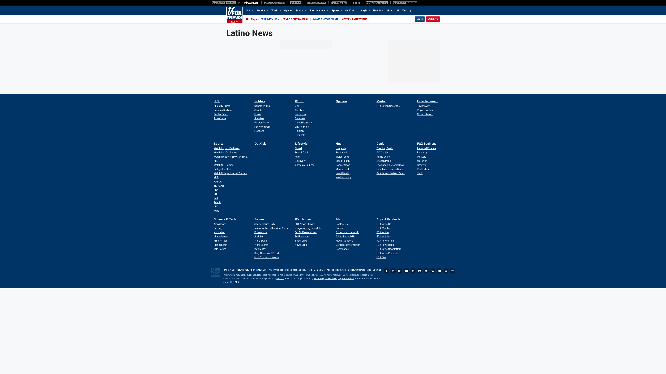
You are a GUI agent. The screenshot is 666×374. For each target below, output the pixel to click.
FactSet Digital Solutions (325, 278)
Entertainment (317, 10)
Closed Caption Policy (295, 270)
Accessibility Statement (338, 270)
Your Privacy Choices (273, 270)
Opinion (288, 10)
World (275, 10)
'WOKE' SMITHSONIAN (325, 19)
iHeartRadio (452, 271)
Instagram (399, 271)
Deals (380, 143)
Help (310, 270)
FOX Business (426, 143)
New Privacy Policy (246, 270)
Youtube (406, 271)
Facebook (386, 271)
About (340, 219)
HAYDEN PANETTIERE (354, 19)
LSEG (236, 282)
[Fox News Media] (251, 2)
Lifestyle (362, 10)
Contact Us (319, 270)
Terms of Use (229, 270)
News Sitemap (358, 270)
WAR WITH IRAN (270, 19)
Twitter (393, 271)
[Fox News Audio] (316, 3)
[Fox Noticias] (377, 2)
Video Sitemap (374, 270)
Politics (261, 10)
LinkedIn (419, 271)
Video (390, 10)
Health (377, 10)
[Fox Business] (274, 3)
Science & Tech (225, 219)
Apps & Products (388, 219)
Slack (426, 271)
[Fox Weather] (339, 2)
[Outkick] (356, 3)
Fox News (234, 15)
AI (397, 10)
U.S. (248, 10)
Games (259, 219)
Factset (280, 278)
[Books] (405, 2)
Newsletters (439, 271)
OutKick (349, 10)
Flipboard (413, 271)
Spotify (446, 271)
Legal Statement (346, 278)
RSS (432, 271)
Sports (336, 10)
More (405, 10)
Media (300, 10)
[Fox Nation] (295, 2)
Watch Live (303, 219)
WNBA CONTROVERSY (295, 19)
